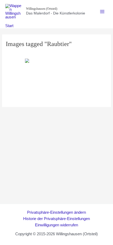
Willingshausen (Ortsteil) (41, 9)
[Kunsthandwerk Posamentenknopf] (56, 80)
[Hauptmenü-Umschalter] (102, 11)
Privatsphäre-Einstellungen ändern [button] (56, 212)
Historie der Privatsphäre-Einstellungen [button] (56, 219)
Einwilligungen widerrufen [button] (56, 225)
